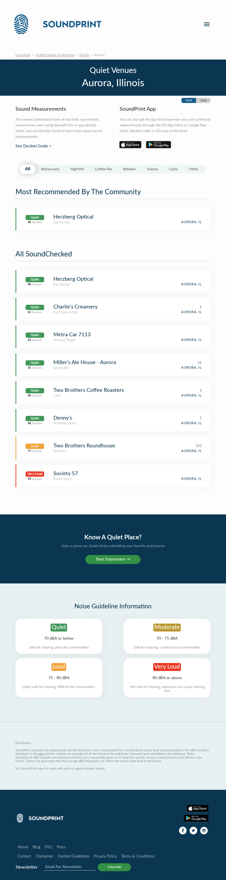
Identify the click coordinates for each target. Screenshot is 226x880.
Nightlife (77, 169)
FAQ (48, 847)
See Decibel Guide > (33, 146)
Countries (22, 55)
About (23, 847)
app (41, 753)
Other (193, 169)
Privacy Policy (105, 856)
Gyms (173, 169)
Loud (204, 100)
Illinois (84, 55)
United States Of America (55, 55)
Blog (36, 847)
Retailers (129, 169)
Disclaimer (44, 856)
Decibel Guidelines (73, 856)
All (27, 169)
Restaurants (50, 169)
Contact (24, 856)
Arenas (152, 169)
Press (61, 847)
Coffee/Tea (103, 169)
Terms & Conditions (138, 856)
